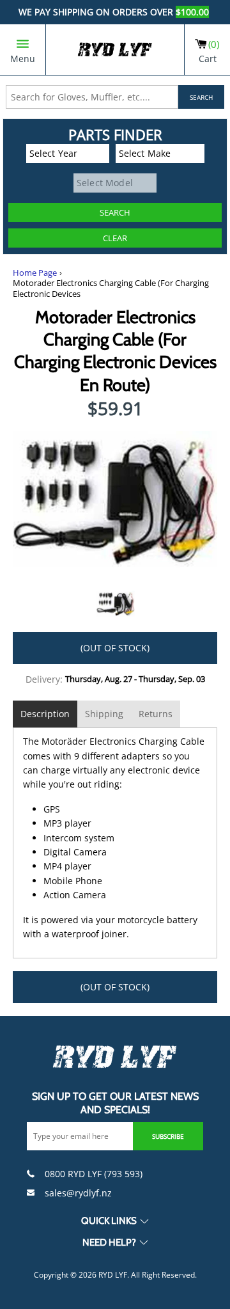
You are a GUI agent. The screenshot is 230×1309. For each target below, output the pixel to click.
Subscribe (168, 1136)
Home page (35, 272)
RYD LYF (112, 1274)
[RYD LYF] (115, 49)
